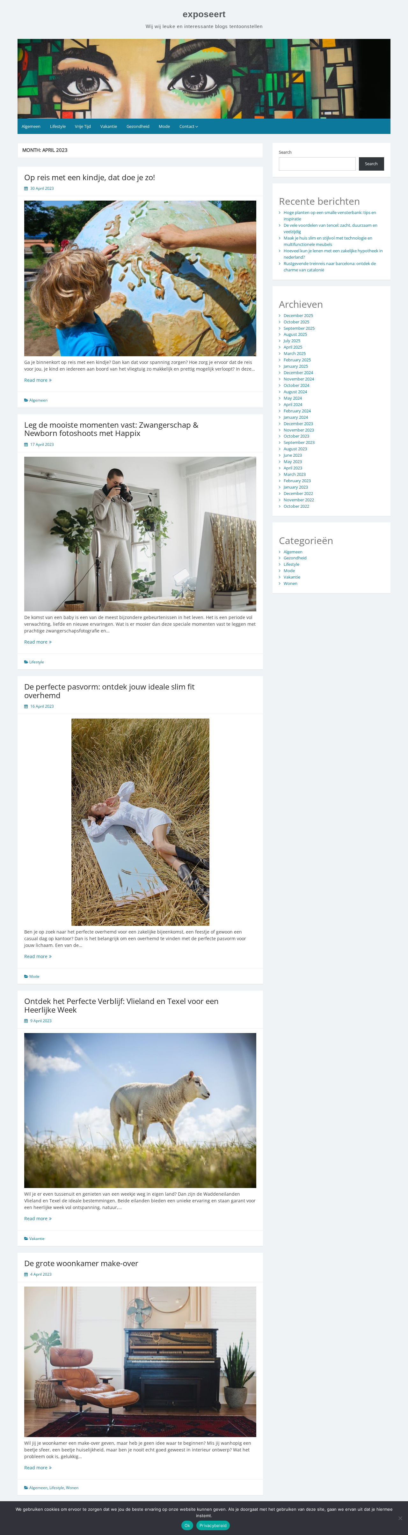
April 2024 (293, 404)
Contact (186, 126)
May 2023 (293, 461)
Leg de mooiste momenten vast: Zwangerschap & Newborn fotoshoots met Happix (111, 428)
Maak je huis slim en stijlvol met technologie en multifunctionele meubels (328, 241)
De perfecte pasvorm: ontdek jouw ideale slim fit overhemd (109, 690)
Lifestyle (58, 126)
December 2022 (298, 493)
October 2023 (296, 436)
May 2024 (293, 398)
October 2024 (296, 385)
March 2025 (295, 353)
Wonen (72, 1487)
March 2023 (295, 474)
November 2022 (299, 500)
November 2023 (299, 430)
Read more (43, 380)
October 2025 (296, 322)
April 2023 (293, 468)
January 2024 (296, 417)
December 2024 (298, 372)
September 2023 (299, 442)
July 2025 (292, 340)
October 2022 (296, 506)
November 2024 (299, 379)
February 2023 (297, 480)
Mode (164, 126)
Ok (187, 1525)
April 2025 (293, 347)
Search (285, 152)
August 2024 (295, 392)
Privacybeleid (213, 1525)
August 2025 (295, 334)
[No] (400, 1518)
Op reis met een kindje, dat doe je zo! (89, 177)
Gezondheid (138, 126)
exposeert (204, 14)
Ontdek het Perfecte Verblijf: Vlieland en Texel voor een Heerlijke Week (121, 1005)
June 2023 (293, 455)
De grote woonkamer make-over (81, 1263)
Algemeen (31, 126)
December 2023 (298, 423)
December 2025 (298, 315)
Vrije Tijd (83, 126)
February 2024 (297, 411)
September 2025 (299, 328)
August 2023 (295, 449)
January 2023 (296, 487)
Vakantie (108, 126)
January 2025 (296, 366)
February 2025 (297, 360)
